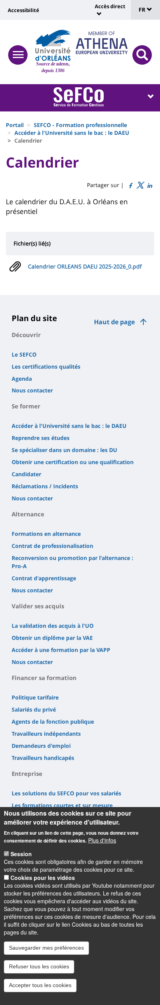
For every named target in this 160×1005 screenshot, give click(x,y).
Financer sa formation (44, 678)
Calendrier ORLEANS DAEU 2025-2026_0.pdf (85, 266)
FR (143, 9)
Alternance (28, 514)
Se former (26, 406)
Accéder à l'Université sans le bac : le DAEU (71, 132)
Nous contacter (32, 390)
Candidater (26, 474)
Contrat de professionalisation (52, 545)
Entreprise (27, 773)
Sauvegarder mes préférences (46, 948)
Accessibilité (23, 10)
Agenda (22, 378)
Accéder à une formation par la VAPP (61, 650)
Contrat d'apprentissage (44, 578)
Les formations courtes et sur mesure (62, 805)
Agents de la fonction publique (53, 721)
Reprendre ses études (41, 438)
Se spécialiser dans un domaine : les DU (64, 450)
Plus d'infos (102, 840)
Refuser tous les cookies (39, 966)
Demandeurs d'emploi (41, 745)
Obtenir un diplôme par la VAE (52, 637)
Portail (15, 125)
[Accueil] (53, 45)
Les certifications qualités (46, 366)
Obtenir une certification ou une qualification (73, 462)
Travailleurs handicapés (43, 757)
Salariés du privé (34, 709)
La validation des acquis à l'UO (53, 625)
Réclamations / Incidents (45, 486)
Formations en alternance (46, 533)
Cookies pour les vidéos (42, 877)
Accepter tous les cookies (40, 985)
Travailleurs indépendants (46, 733)
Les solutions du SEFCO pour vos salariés (66, 793)
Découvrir (26, 335)
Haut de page (114, 322)
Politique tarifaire (35, 697)
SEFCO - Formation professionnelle (80, 125)
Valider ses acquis (38, 606)
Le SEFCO (24, 354)
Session (21, 854)
